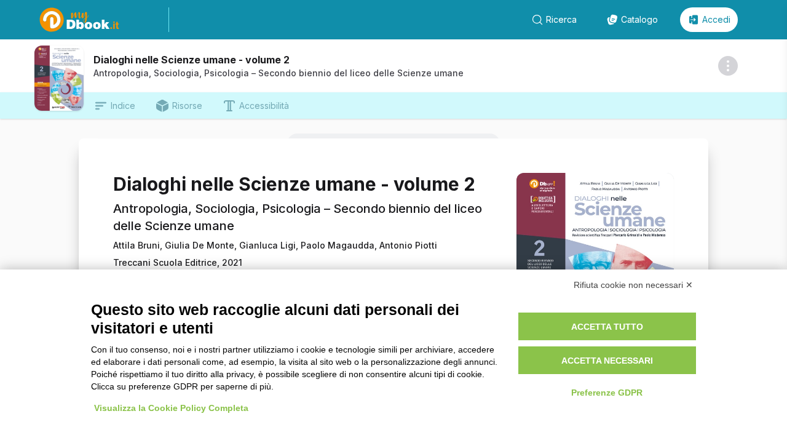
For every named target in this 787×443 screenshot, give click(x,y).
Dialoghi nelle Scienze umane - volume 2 (191, 60)
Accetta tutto (607, 327)
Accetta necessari (607, 360)
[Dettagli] (728, 66)
